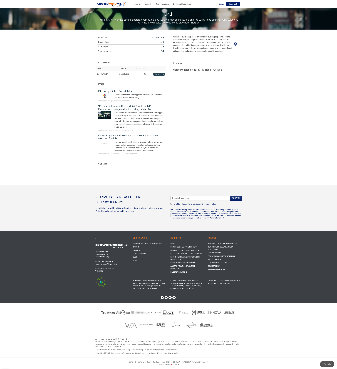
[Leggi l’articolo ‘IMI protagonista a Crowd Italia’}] (106, 95)
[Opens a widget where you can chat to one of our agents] (327, 364)
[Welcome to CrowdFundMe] (111, 4)
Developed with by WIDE (168, 364)
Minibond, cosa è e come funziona (184, 250)
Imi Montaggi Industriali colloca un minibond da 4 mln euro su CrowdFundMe (129, 137)
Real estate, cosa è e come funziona (186, 254)
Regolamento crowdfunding (182, 263)
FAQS (172, 244)
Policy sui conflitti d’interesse (221, 256)
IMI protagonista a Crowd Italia (115, 91)
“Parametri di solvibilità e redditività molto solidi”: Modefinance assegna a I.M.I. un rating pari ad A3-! (125, 108)
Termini (213, 214)
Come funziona (162, 4)
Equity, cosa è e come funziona (183, 247)
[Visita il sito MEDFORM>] (199, 312)
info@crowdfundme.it (215, 218)
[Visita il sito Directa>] (206, 325)
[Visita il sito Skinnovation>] (138, 312)
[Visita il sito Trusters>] (108, 312)
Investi (137, 4)
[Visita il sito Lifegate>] (229, 312)
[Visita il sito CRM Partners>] (191, 325)
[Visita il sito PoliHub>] (176, 325)
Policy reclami (214, 253)
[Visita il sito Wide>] (168, 312)
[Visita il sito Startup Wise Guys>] (123, 312)
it (96, 238)
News (135, 260)
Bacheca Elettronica (182, 4)
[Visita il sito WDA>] (130, 325)
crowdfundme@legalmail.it (106, 264)
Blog (135, 257)
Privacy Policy (210, 204)
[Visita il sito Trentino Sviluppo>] (145, 325)
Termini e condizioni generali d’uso (223, 244)
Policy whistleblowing (218, 263)
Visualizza (159, 74)
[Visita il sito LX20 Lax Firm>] (153, 312)
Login (221, 4)
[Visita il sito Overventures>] (183, 312)
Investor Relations (178, 272)
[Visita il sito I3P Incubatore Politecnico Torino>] (161, 325)
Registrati (233, 4)
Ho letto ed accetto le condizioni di (194, 204)
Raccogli (147, 4)
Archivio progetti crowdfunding (147, 244)
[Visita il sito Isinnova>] (214, 312)
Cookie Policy (214, 266)
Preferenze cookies (216, 269)
